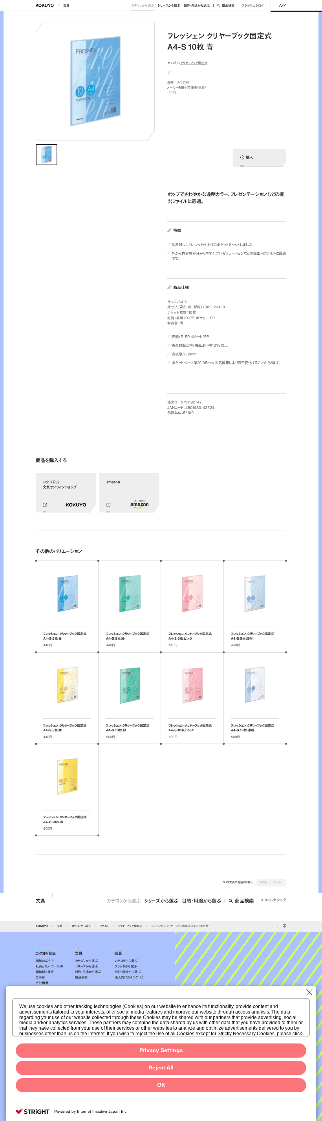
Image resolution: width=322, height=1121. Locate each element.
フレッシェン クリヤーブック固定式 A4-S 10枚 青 (180, 926)
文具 (66, 5)
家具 (118, 953)
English (278, 882)
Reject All (161, 1068)
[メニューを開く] (282, 5)
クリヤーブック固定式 (193, 63)
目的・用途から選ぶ (197, 5)
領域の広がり (45, 960)
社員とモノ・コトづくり (49, 966)
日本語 (263, 882)
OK (161, 1085)
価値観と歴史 (45, 971)
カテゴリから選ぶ (142, 5)
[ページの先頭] (284, 926)
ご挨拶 (40, 977)
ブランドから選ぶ (126, 966)
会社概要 (42, 982)
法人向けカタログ (127, 977)
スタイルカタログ (253, 5)
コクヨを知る (45, 953)
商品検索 (228, 5)
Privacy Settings (161, 1050)
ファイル (104, 926)
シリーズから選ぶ (168, 5)
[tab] (46, 155)
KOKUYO (42, 926)
